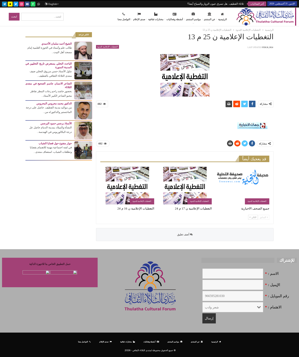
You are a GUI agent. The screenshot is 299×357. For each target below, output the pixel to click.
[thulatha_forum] (21, 3)
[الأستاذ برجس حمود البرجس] (83, 130)
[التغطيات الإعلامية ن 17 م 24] (185, 185)
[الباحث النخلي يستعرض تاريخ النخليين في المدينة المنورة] (83, 70)
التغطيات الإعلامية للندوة (107, 47)
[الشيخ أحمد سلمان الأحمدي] (83, 50)
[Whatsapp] (38, 3)
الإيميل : (272, 285)
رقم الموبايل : (277, 296)
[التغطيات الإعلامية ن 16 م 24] (127, 185)
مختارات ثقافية (155, 19)
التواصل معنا (124, 19)
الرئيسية (222, 19)
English (52, 3)
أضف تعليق (183, 234)
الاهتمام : (273, 307)
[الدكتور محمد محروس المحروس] (83, 110)
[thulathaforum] (33, 3)
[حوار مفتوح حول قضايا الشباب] (83, 150)
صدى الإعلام (139, 19)
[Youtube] (27, 3)
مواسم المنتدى (193, 19)
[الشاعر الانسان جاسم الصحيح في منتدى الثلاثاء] (83, 90)
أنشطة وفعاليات (174, 19)
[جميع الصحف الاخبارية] (242, 185)
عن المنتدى (209, 19)
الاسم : (272, 274)
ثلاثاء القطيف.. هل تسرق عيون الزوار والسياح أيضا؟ (215, 3)
